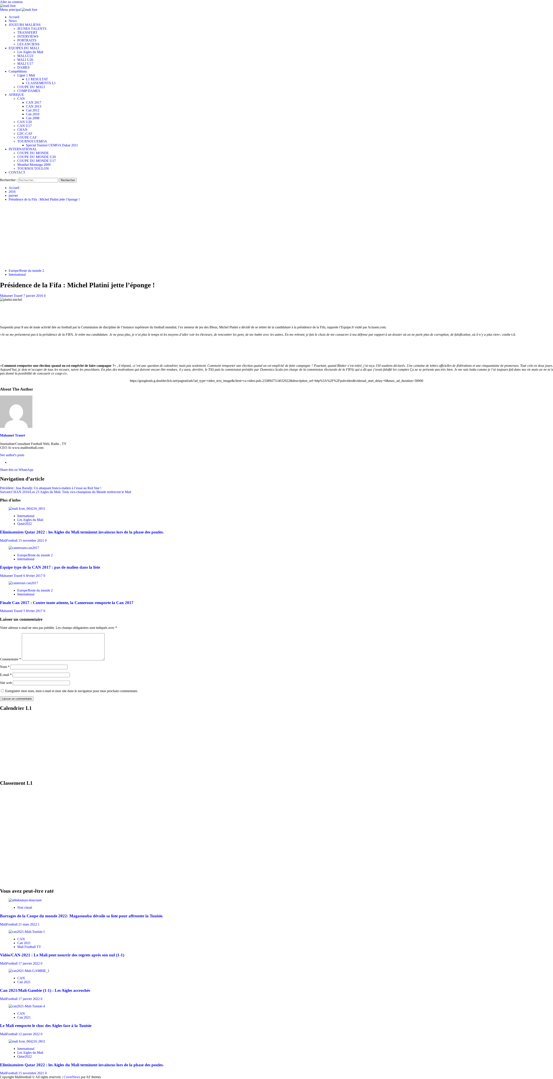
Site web (6, 683)
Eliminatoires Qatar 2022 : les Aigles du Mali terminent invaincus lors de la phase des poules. (82, 532)
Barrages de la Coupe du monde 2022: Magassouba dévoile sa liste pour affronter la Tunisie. (81, 916)
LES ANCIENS (28, 44)
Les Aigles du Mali (30, 52)
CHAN (22, 129)
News (13, 21)
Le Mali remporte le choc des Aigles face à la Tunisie (45, 1025)
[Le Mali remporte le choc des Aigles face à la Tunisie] (27, 1006)
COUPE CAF (27, 137)
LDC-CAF (24, 133)
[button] (11, 9)
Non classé (24, 907)
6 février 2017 (33, 575)
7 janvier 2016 (33, 295)
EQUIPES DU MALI (24, 48)
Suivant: (65, 492)
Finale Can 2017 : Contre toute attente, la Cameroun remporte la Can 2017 (66, 602)
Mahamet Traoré (11, 295)
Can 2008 (32, 118)
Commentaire (10, 659)
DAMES (23, 67)
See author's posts (12, 455)
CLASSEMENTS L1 (41, 83)
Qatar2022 (24, 523)
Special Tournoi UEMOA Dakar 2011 (52, 145)
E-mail (6, 675)
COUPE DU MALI (31, 87)
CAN (21, 98)
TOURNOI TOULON (33, 168)
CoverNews (72, 1077)
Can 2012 (32, 110)
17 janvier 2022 (29, 963)
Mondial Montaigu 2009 (34, 164)
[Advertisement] (276, 235)
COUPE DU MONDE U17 (36, 161)
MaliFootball (9, 540)
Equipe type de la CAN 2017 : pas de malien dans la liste (50, 567)
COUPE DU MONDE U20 (36, 157)
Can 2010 (32, 114)
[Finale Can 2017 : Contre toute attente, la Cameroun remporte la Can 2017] (23, 583)
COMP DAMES (28, 91)
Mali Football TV (29, 947)
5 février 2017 (33, 611)
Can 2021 (24, 943)
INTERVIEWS (27, 36)
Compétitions (18, 71)
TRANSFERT (27, 32)
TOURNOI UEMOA (32, 141)
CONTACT (17, 172)
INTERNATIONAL (23, 149)
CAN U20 (24, 122)
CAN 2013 (33, 106)
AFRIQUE (16, 95)
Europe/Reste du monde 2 (26, 270)
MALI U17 (25, 63)
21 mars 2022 (28, 924)
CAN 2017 (33, 102)
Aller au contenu (11, 2)
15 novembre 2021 (31, 540)
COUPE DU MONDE (33, 153)
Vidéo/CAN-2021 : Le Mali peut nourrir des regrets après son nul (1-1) (62, 955)
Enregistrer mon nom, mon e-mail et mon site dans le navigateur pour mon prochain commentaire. (71, 691)
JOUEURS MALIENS (25, 25)
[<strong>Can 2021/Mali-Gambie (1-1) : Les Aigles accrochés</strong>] (29, 971)
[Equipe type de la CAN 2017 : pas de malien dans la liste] (24, 548)
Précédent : (50, 488)
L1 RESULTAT (37, 79)
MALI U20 (25, 60)
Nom (5, 667)
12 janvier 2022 (29, 1034)
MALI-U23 (25, 56)
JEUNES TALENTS (31, 28)
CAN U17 (24, 126)
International (17, 274)
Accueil (14, 17)
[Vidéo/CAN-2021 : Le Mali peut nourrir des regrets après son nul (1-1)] (27, 931)
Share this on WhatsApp (16, 469)
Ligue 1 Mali (26, 75)
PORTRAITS (26, 40)
